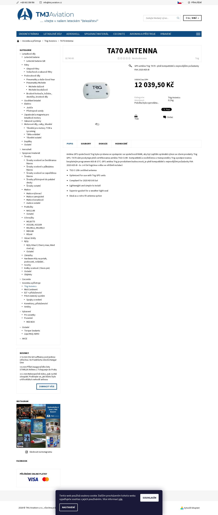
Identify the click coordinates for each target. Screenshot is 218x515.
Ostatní (27, 144)
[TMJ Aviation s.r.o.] (62, 18)
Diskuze (103, 143)
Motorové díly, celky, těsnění (38, 124)
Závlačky (28, 255)
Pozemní (28, 318)
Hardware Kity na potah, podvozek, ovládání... (35, 260)
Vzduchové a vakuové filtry (39, 72)
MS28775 (30, 221)
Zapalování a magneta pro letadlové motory (36, 116)
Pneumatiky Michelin (36, 82)
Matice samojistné (35, 196)
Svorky (27, 265)
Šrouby (27, 156)
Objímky (28, 274)
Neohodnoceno (139, 58)
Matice (27, 189)
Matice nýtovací (33, 193)
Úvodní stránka (29, 34)
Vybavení (165, 34)
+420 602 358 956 (27, 2)
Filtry (26, 65)
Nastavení (68, 507)
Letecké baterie (32, 57)
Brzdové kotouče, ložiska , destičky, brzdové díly (39, 95)
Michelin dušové (36, 86)
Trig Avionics (174, 97)
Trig (197, 58)
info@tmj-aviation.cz (52, 2)
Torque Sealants (32, 330)
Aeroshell (73, 34)
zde (120, 499)
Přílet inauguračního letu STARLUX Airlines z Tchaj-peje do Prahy (38, 368)
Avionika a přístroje (143, 34)
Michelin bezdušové (38, 89)
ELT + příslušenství (33, 292)
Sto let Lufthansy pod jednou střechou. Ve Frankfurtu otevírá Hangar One (38, 359)
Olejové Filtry (32, 68)
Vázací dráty (30, 238)
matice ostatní (33, 203)
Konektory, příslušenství (36, 303)
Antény (27, 306)
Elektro (27, 103)
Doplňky (28, 141)
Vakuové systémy (32, 121)
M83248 (30, 231)
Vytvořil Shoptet (191, 508)
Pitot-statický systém (34, 296)
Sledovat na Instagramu (41, 452)
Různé (29, 234)
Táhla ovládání (33, 134)
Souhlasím (149, 498)
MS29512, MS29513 (35, 228)
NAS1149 (30, 210)
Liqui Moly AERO (31, 334)
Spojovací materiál (96, 34)
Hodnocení (121, 143)
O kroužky (29, 217)
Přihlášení (196, 2)
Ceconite (119, 34)
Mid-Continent (31, 289)
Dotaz (170, 117)
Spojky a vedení (34, 299)
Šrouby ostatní (33, 185)
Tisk (137, 118)
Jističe (29, 107)
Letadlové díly (53, 34)
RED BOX (30, 322)
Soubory (86, 143)
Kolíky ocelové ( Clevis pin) (37, 268)
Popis (70, 143)
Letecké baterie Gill (35, 61)
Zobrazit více (46, 386)
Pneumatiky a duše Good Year (40, 79)
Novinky (24, 353)
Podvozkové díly (32, 75)
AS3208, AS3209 (34, 224)
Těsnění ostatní (33, 137)
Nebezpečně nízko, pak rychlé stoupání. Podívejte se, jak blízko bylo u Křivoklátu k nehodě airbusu (38, 376)
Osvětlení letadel (32, 100)
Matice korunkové (35, 200)
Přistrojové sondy (35, 110)
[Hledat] (178, 18)
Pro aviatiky (29, 315)
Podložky (28, 207)
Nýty (26, 241)
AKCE (24, 338)
